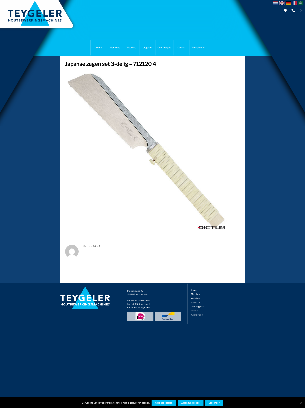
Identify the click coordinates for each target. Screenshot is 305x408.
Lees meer (214, 402)
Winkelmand (197, 47)
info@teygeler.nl (142, 307)
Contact (181, 47)
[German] (289, 2)
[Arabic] (301, 2)
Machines (115, 47)
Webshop (131, 47)
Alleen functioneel (190, 402)
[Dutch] (276, 2)
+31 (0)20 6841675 (140, 300)
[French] (295, 2)
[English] (282, 2)
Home (99, 47)
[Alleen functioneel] (301, 402)
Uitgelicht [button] (147, 47)
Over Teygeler (164, 47)
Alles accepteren (164, 402)
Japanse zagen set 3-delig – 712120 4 (110, 64)
